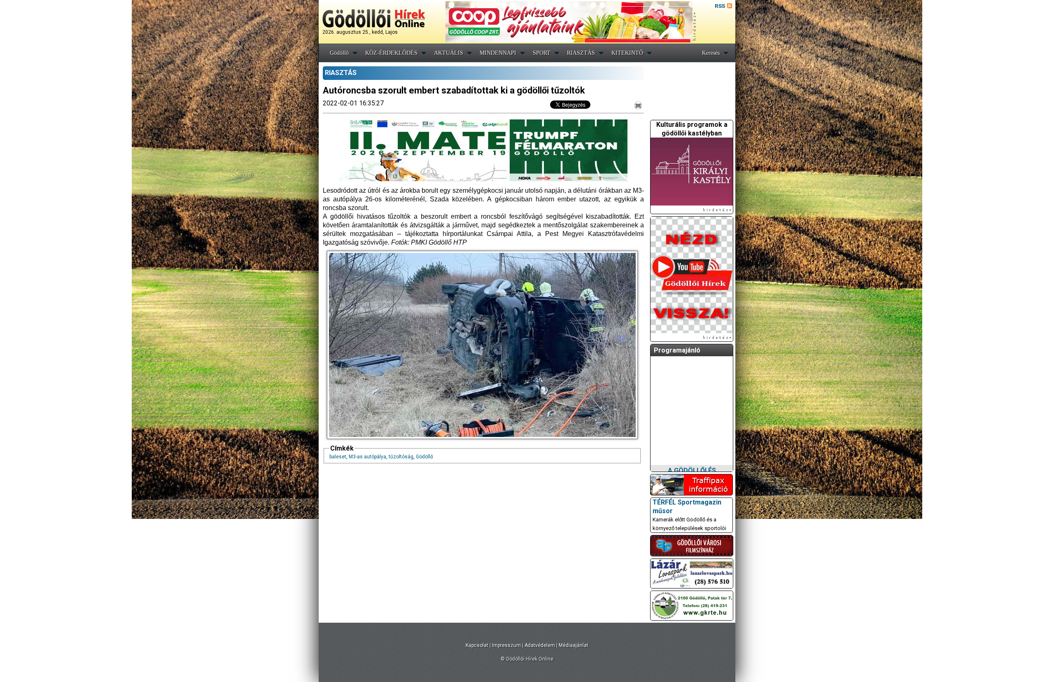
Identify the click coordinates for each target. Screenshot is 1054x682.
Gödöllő (339, 53)
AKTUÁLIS (448, 53)
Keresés (711, 53)
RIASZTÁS (581, 53)
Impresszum (506, 645)
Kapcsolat (477, 645)
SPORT (541, 53)
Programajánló (677, 350)
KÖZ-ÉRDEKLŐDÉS (391, 53)
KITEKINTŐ (627, 53)
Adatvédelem (540, 645)
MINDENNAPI (498, 53)
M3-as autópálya (367, 457)
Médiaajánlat (573, 645)
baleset (337, 457)
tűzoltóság (401, 457)
